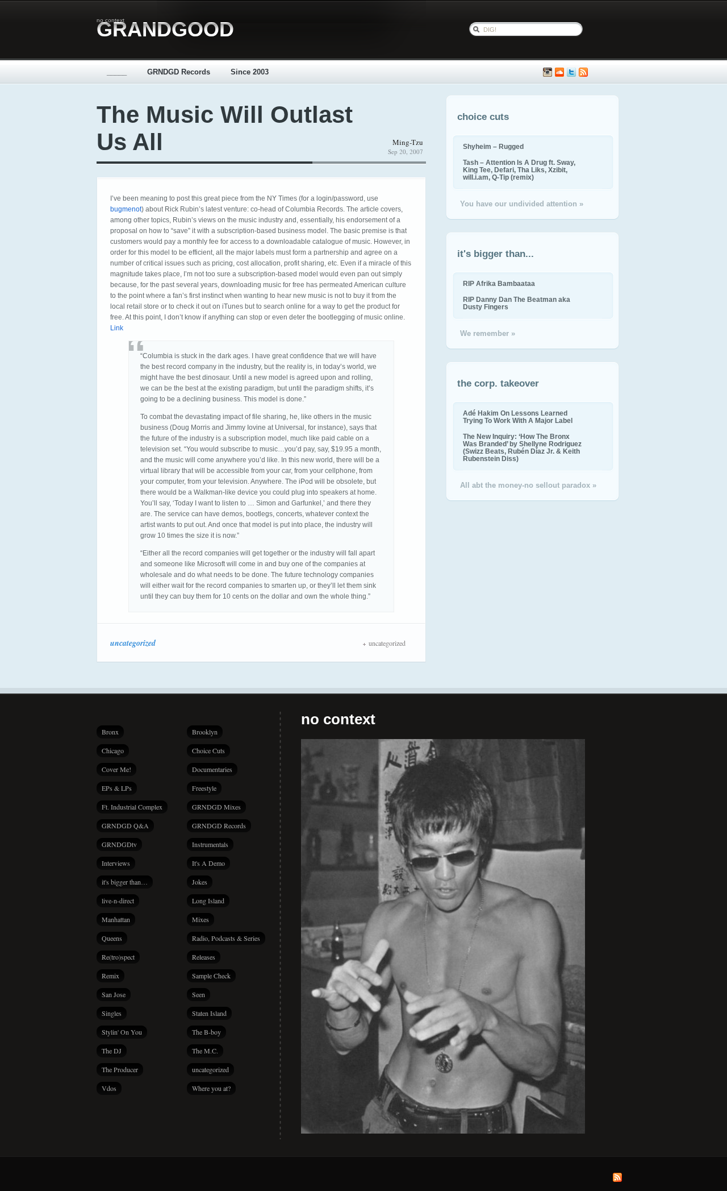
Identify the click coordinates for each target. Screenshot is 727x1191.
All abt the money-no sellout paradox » (528, 485)
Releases (203, 956)
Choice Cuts (208, 750)
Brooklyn (205, 731)
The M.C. (205, 1050)
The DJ (112, 1050)
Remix (110, 975)
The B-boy (206, 1031)
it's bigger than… (125, 881)
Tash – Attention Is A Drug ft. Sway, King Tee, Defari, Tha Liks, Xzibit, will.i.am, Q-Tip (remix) (519, 170)
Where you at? (211, 1088)
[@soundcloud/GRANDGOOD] (559, 72)
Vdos (109, 1088)
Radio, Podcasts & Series (226, 938)
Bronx (110, 731)
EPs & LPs (117, 787)
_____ (117, 72)
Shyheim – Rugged (493, 146)
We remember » (487, 333)
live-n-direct (118, 900)
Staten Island (209, 1013)
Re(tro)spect (118, 956)
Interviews (116, 863)
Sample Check (211, 975)
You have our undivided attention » (521, 204)
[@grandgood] (571, 72)
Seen (198, 994)
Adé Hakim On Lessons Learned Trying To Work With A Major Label (518, 416)
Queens (112, 938)
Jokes (199, 881)
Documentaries (212, 769)
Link (116, 328)
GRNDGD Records (178, 72)
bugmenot (125, 209)
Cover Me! (116, 769)
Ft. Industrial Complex (132, 806)
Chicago (113, 750)
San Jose (114, 994)
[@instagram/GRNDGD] (547, 72)
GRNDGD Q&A (125, 825)
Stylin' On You (122, 1031)
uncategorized (133, 643)
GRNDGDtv (119, 844)
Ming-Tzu (407, 142)
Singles (112, 1013)
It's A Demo (208, 863)
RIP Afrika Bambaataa (499, 283)
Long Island (208, 900)
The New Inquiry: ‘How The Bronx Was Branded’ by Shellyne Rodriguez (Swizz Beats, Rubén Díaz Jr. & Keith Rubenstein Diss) (522, 447)
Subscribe (583, 72)
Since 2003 (250, 72)
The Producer (120, 1069)
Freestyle (204, 787)
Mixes (200, 919)
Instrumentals (210, 844)
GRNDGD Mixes (216, 806)
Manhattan (116, 919)
